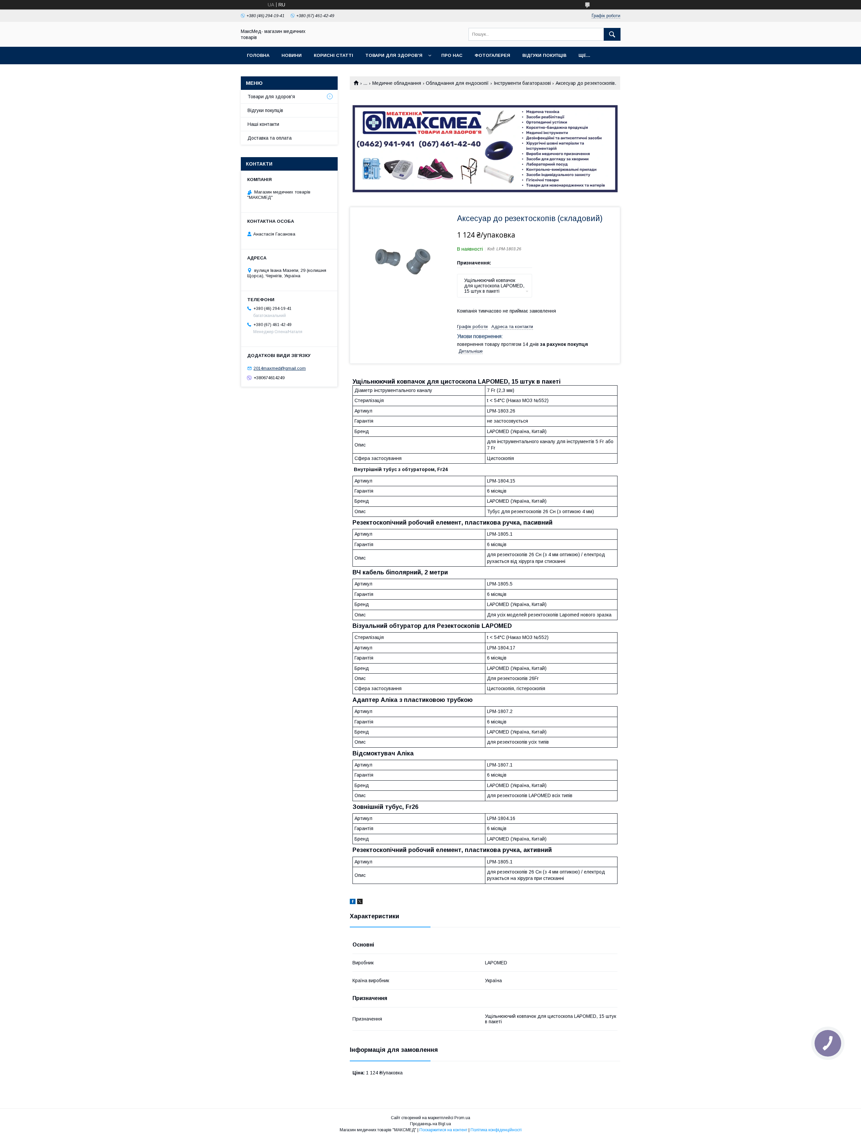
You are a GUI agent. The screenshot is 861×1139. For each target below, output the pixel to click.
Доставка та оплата (270, 138)
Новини (292, 55)
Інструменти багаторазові (522, 83)
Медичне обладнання (396, 83)
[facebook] (352, 902)
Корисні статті (333, 55)
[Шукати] (612, 34)
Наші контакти (263, 124)
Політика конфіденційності (496, 1130)
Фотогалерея (492, 55)
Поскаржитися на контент (443, 1130)
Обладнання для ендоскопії (457, 83)
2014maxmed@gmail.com (280, 368)
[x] (360, 902)
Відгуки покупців (544, 55)
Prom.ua (462, 1117)
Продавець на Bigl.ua (430, 1124)
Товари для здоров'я (393, 55)
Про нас (451, 55)
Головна (258, 55)
